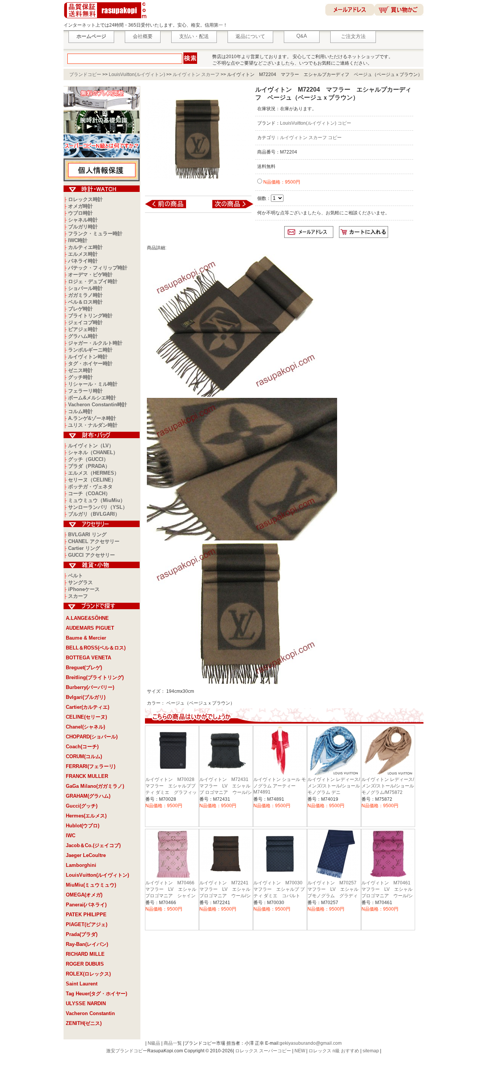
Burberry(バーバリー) (90, 687)
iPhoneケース (84, 589)
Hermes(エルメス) (86, 816)
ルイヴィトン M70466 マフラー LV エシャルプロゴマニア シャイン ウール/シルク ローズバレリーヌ (172, 895)
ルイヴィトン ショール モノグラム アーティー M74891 (279, 786)
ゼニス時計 (80, 370)
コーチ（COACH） (89, 493)
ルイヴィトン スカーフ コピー (311, 137)
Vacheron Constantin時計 (97, 404)
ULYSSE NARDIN (86, 1003)
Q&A (301, 36)
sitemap (371, 1050)
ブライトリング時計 (90, 315)
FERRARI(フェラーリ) (90, 766)
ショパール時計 (85, 288)
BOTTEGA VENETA (88, 658)
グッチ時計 (80, 377)
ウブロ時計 (80, 213)
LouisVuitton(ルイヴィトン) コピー (315, 123)
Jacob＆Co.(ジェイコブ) (93, 845)
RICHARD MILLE (85, 954)
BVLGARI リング (87, 534)
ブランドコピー (85, 74)
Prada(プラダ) (81, 934)
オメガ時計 (80, 206)
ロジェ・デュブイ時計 (93, 281)
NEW (299, 1050)
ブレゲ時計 (80, 309)
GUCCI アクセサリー (91, 555)
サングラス (80, 582)
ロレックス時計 (85, 199)
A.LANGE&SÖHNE (87, 618)
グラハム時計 (83, 336)
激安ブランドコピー (126, 1050)
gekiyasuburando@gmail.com (311, 1043)
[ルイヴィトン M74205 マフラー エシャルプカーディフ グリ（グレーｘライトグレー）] (227, 208)
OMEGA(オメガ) (84, 895)
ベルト (75, 575)
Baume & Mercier (86, 638)
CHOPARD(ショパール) (92, 737)
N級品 (154, 1043)
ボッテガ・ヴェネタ (90, 486)
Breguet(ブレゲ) (84, 667)
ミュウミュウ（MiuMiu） (96, 500)
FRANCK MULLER (87, 776)
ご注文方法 (353, 36)
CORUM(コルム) (84, 756)
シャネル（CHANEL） (93, 452)
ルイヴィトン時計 (88, 357)
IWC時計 (78, 240)
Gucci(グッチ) (81, 806)
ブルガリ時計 (83, 227)
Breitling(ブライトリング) (95, 677)
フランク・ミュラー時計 (95, 233)
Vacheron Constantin (90, 1013)
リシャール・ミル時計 (93, 384)
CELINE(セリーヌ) (86, 717)
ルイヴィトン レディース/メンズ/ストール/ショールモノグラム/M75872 (387, 786)
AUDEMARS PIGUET (90, 628)
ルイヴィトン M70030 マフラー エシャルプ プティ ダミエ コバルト (280, 889)
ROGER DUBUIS (85, 964)
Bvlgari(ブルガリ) (85, 697)
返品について (250, 36)
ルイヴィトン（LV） (91, 445)
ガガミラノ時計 (85, 295)
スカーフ (78, 596)
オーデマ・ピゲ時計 (90, 274)
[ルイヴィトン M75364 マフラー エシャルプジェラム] (170, 208)
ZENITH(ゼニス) (84, 1023)
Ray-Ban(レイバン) (87, 944)
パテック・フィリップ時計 (97, 268)
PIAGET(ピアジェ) (86, 924)
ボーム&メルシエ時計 (92, 398)
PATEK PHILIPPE (86, 914)
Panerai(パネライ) (86, 905)
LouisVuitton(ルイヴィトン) (137, 74)
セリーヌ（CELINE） (92, 480)
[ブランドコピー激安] (107, 19)
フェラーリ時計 (85, 391)
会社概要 (143, 36)
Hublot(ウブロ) (82, 825)
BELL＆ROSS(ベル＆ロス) (96, 648)
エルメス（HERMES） (93, 473)
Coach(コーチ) (82, 746)
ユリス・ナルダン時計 (93, 425)
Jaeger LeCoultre (86, 855)
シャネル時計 (83, 220)
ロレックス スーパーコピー (263, 1050)
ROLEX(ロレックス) (88, 974)
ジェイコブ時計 (85, 322)
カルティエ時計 (85, 247)
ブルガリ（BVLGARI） (94, 514)
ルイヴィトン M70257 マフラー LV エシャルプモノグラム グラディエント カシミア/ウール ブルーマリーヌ (335, 895)
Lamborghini (81, 865)
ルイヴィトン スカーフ (196, 74)
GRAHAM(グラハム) (88, 796)
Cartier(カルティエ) (87, 707)
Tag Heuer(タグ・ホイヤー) (96, 993)
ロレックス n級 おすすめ (334, 1050)
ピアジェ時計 (83, 329)
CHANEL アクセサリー (93, 541)
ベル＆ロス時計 (85, 302)
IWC (70, 835)
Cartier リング (84, 548)
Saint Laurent (81, 984)
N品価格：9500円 (281, 182)
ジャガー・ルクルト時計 (95, 343)
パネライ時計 (83, 261)
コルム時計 (80, 411)
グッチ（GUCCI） (88, 459)
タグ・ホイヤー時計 (90, 363)
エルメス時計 (83, 254)
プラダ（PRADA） (89, 466)
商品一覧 (173, 1043)
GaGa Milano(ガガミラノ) (95, 786)
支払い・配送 (194, 36)
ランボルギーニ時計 (90, 350)
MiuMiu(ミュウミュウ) (91, 885)
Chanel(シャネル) (85, 727)
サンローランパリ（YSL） (97, 507)
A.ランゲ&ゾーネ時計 (92, 418)
